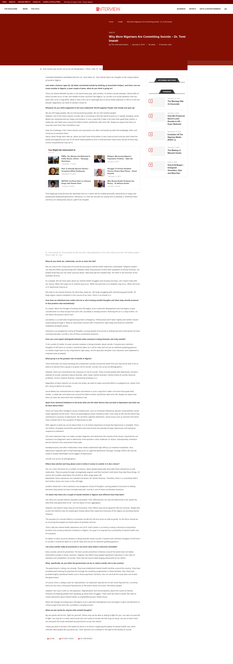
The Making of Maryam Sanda (174, 151)
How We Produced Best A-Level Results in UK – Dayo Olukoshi (176, 120)
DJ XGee (52, 639)
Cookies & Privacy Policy (51, 2)
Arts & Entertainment (210, 9)
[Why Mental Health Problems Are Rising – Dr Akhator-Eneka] (99, 183)
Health (120, 22)
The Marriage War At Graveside (176, 102)
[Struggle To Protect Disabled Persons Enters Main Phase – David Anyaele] (99, 172)
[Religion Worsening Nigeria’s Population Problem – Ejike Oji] (99, 159)
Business (181, 9)
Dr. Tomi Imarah (86, 639)
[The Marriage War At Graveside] (158, 102)
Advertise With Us (24, 2)
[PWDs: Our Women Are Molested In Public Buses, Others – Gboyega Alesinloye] (53, 160)
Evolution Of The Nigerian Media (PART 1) (175, 137)
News (25, 9)
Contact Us (37, 2)
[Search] (229, 9)
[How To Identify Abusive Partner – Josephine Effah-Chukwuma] (53, 171)
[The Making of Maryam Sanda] (158, 151)
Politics (35, 9)
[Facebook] (225, 2)
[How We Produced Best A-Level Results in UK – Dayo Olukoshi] (158, 117)
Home (4, 2)
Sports (192, 9)
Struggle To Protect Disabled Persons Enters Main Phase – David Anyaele (122, 171)
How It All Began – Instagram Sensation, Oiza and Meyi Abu (176, 169)
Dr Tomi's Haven (67, 639)
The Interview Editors (120, 44)
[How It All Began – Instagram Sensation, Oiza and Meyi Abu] (158, 166)
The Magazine (10, 9)
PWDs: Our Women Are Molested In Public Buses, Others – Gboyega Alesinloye (75, 158)
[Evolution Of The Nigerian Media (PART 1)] (158, 135)
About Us (12, 2)
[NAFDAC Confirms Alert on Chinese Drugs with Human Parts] (53, 183)
